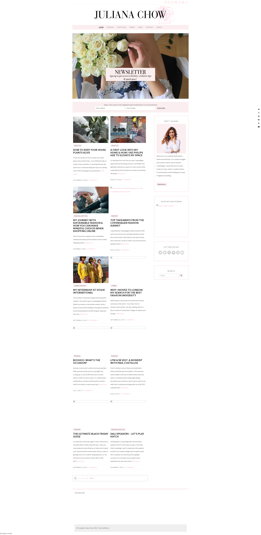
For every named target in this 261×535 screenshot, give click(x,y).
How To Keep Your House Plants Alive (89, 151)
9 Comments (92, 467)
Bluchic (106, 528)
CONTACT (149, 27)
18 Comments (93, 320)
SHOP (140, 27)
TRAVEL (132, 27)
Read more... (162, 184)
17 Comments (125, 394)
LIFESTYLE (121, 27)
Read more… (122, 173)
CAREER (76, 286)
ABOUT (159, 27)
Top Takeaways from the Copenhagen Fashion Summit (127, 223)
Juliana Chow (89, 528)
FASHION (110, 27)
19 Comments (129, 467)
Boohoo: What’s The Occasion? (86, 361)
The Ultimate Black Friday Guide (90, 435)
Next (92, 478)
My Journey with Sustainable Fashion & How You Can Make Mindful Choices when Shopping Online (88, 226)
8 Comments (129, 320)
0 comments (92, 180)
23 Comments (87, 390)
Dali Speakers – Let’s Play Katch (127, 435)
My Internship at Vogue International (89, 291)
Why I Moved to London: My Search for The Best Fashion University (126, 293)
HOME (101, 27)
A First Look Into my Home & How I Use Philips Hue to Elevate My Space (126, 152)
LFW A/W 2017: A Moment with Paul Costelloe (126, 361)
